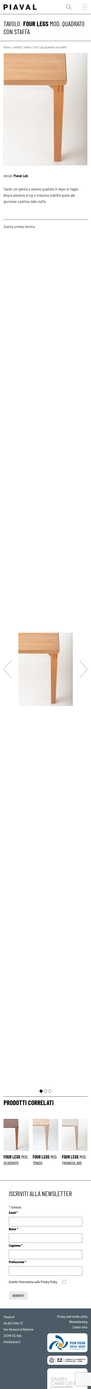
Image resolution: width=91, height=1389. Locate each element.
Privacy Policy (49, 1282)
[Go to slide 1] (41, 1091)
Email (13, 1212)
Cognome (16, 1245)
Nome (13, 1229)
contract (17, 47)
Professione (17, 1262)
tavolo (12, 24)
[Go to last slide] (7, 669)
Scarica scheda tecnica (19, 226)
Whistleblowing (78, 1322)
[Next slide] (83, 669)
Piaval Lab (20, 175)
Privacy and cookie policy (72, 1316)
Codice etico (80, 1327)
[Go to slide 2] (45, 1091)
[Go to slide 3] (49, 1091)
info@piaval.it (12, 1341)
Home (7, 47)
